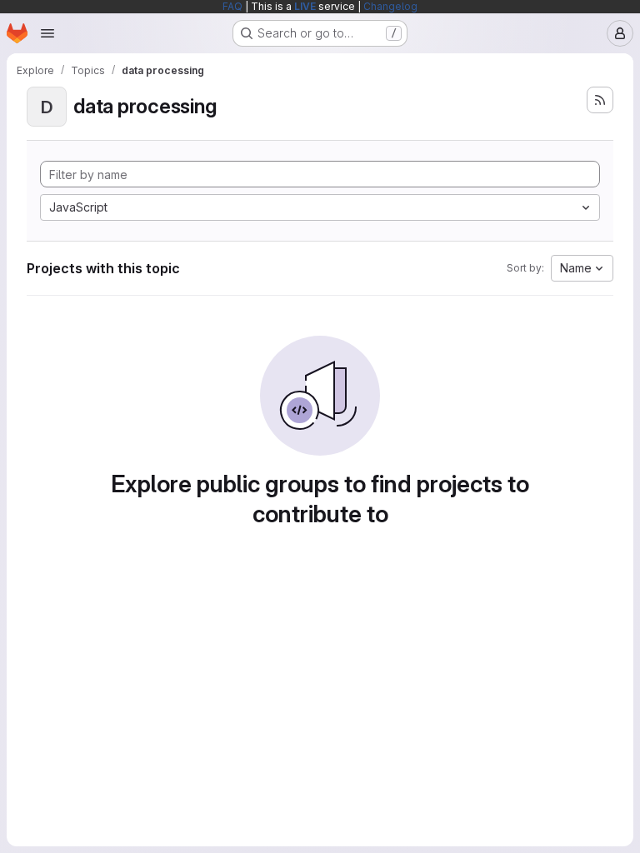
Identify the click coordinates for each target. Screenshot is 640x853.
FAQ (232, 6)
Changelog (390, 6)
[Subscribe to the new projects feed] (600, 100)
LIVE (305, 6)
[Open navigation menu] (47, 33)
